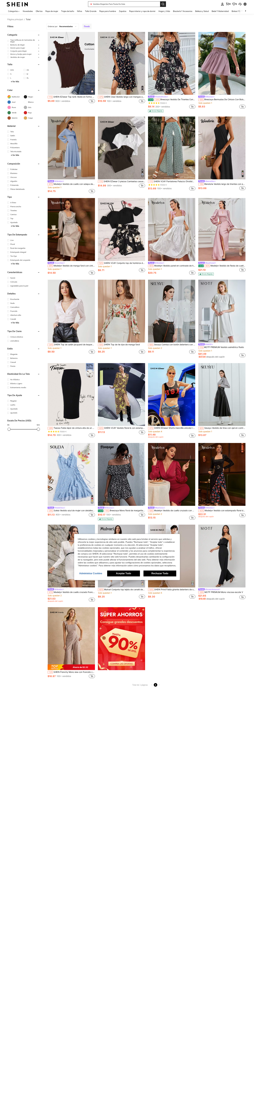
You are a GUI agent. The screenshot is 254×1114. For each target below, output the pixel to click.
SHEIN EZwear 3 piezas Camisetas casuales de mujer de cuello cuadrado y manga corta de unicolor (121, 181)
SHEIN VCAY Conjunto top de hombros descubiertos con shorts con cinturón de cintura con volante (121, 263)
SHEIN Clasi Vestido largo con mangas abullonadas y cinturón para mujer (121, 97)
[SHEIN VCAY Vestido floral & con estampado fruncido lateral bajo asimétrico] (121, 394)
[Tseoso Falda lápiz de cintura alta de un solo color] (71, 394)
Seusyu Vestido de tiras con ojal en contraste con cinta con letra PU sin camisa (222, 428)
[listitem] (71, 72)
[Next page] (159, 685)
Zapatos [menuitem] (122, 11)
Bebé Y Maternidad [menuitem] (220, 11)
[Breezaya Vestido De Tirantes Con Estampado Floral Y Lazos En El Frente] (171, 63)
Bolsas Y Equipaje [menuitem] (239, 11)
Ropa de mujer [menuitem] (51, 11)
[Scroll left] (242, 11)
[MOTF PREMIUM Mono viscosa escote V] (221, 556)
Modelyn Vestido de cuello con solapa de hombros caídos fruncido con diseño (71, 184)
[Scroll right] (245, 11)
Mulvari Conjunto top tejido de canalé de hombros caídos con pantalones (121, 589)
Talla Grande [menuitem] (90, 11)
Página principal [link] (15, 19)
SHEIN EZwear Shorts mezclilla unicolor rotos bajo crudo (172, 428)
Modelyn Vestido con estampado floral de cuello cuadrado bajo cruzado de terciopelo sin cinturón (222, 510)
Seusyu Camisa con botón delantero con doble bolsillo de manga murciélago (172, 344)
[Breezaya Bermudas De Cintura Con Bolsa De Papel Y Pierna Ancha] (221, 63)
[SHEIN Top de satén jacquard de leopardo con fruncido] (71, 311)
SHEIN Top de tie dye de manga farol (119, 344)
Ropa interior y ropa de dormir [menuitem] (142, 11)
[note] (155, 110)
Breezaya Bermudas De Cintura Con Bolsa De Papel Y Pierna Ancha (222, 99)
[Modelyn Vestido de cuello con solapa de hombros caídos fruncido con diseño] (71, 148)
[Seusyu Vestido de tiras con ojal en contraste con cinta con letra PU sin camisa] (221, 394)
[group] (23, 41)
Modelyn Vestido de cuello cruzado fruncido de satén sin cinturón (71, 592)
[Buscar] (163, 4)
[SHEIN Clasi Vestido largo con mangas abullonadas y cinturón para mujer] (121, 63)
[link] (228, 4)
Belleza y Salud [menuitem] (202, 11)
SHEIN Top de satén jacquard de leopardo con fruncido (71, 344)
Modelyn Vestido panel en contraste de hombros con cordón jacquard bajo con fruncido (172, 266)
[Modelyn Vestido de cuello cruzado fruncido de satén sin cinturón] (71, 556)
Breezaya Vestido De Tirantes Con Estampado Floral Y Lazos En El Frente (171, 99)
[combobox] (63, 26)
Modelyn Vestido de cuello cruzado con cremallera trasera (172, 510)
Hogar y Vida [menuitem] (164, 11)
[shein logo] (17, 4)
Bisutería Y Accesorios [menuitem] (182, 11)
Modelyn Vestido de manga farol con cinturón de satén (71, 266)
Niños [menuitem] (79, 11)
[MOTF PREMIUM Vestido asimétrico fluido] (221, 311)
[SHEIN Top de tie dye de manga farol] (121, 311)
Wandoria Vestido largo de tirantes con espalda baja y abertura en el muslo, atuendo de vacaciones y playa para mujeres (222, 184)
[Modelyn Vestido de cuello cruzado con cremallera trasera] (171, 474)
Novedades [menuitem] (28, 11)
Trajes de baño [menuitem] (67, 11)
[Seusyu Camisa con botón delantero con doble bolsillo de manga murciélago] (171, 311)
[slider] (9, 429)
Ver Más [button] (15, 81)
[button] (240, 4)
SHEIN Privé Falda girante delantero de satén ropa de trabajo (172, 589)
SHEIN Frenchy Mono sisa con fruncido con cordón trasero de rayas (71, 672)
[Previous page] (152, 685)
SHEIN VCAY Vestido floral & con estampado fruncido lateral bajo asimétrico (121, 428)
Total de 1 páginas (140, 685)
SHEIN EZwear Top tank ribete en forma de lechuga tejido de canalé (71, 97)
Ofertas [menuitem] (39, 11)
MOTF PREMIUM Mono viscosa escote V (221, 592)
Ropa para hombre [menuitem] (107, 11)
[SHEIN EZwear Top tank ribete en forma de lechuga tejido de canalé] (71, 63)
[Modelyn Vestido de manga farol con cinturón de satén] (71, 229)
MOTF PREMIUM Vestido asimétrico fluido (221, 347)
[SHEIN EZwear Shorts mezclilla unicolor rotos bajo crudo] (171, 394)
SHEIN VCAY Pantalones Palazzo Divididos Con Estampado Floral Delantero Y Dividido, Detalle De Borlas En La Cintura (172, 181)
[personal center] (222, 4)
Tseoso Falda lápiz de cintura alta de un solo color (71, 428)
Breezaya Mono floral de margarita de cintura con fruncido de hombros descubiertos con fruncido (121, 510)
